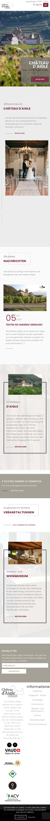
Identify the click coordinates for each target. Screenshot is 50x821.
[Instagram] (15, 717)
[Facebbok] (9, 717)
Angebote (37, 664)
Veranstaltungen (37, 693)
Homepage (37, 672)
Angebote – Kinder (37, 668)
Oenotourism (37, 677)
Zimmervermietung (37, 697)
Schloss (37, 688)
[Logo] (12, 664)
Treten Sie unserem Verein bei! (24, 297)
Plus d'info (31, 817)
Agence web (8, 787)
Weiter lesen (40, 79)
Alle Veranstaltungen (24, 498)
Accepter (21, 817)
